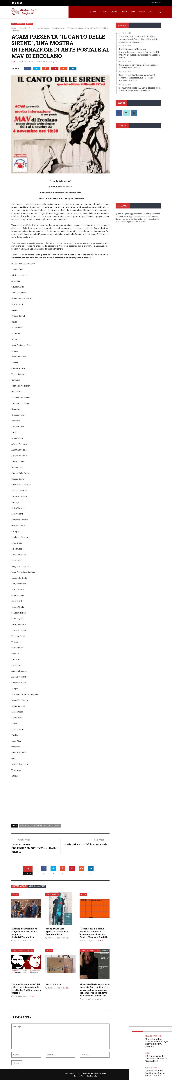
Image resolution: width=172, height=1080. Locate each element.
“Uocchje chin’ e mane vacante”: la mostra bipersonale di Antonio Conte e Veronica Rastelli (94, 932)
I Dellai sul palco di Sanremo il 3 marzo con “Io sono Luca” (156, 1058)
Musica (142, 11)
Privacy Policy (79, 1076)
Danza (159, 1036)
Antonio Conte (39, 826)
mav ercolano (54, 826)
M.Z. (16, 62)
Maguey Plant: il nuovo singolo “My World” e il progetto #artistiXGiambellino (24, 932)
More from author (37, 886)
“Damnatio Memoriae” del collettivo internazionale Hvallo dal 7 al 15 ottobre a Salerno (26, 988)
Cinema (114, 11)
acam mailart (25, 826)
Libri (133, 11)
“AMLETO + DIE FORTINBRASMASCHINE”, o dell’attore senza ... (35, 848)
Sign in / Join (156, 2)
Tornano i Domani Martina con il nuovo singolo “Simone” (155, 1073)
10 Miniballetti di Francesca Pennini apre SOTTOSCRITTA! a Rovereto (156, 1043)
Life (150, 11)
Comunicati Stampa (18, 24)
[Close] (169, 1029)
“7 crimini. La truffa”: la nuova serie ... (86, 844)
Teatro (104, 11)
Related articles (19, 886)
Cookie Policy (92, 1076)
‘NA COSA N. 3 (53, 984)
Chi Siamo (93, 11)
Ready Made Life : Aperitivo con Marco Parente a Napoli (56, 931)
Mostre (124, 11)
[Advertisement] (60, 799)
